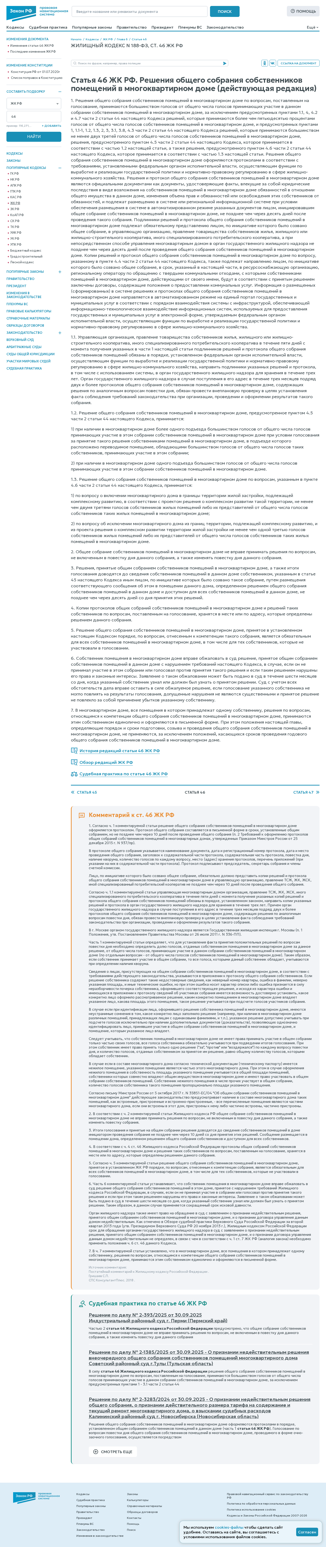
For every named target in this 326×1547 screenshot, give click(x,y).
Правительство (132, 27)
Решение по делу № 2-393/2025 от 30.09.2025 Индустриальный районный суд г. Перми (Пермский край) (158, 1318)
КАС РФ (15, 197)
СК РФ (14, 221)
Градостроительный (26, 257)
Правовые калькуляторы (28, 311)
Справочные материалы (28, 318)
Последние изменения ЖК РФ (33, 52)
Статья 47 (303, 792)
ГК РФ (14, 174)
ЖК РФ (15, 203)
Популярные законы (92, 27)
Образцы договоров (25, 326)
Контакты (134, 1518)
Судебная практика (48, 27)
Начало (76, 39)
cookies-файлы (229, 1527)
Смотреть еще (116, 1451)
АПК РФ (15, 186)
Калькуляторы (137, 1500)
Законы (13, 161)
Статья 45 (87, 792)
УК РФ (14, 239)
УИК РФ (15, 233)
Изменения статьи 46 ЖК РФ (32, 46)
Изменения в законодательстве (24, 295)
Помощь (306, 11)
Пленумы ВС (190, 27)
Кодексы (15, 27)
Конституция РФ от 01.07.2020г (35, 72)
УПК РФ (15, 245)
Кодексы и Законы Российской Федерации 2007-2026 (267, 1515)
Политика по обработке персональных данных (261, 1503)
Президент (163, 27)
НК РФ (14, 180)
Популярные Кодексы (26, 168)
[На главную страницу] (37, 14)
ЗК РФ (14, 209)
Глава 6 (122, 39)
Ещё (311, 27)
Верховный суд (20, 340)
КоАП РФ (17, 215)
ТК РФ (14, 227)
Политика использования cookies (251, 1509)
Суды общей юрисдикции (30, 354)
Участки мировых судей (28, 361)
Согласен (307, 1532)
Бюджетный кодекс (25, 251)
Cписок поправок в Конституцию (36, 78)
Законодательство (225, 27)
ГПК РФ (15, 191)
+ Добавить (51, 125)
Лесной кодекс (22, 262)
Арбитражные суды (24, 347)
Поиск (225, 11)
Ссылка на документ (298, 63)
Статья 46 (139, 39)
